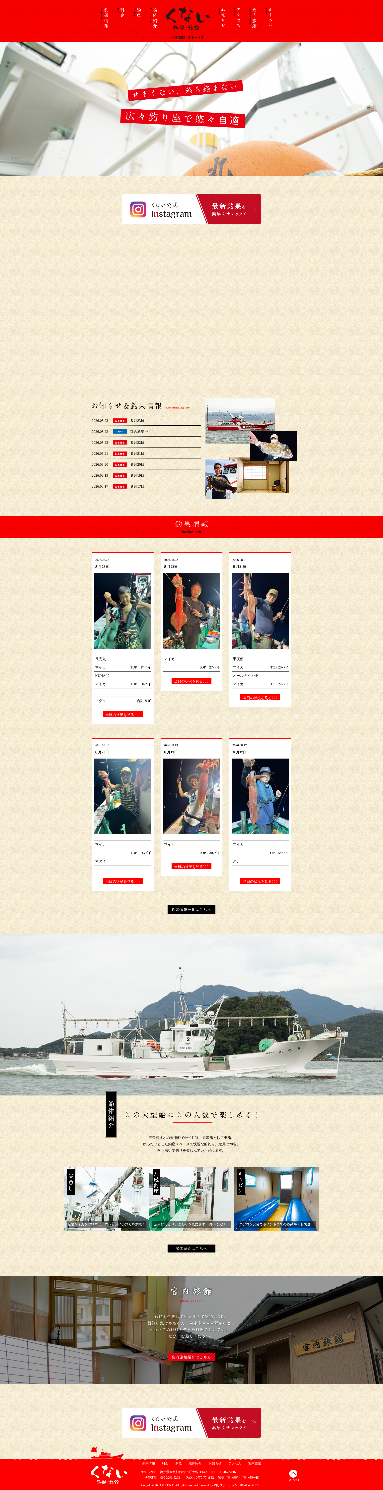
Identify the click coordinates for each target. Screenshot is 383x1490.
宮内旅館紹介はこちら (191, 1357)
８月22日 (137, 443)
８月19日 (137, 475)
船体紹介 (194, 1463)
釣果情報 (148, 1463)
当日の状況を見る (122, 715)
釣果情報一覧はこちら (191, 910)
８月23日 (137, 421)
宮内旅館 (254, 1463)
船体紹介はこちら (191, 1249)
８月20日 (137, 464)
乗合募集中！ (141, 432)
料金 (164, 1463)
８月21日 (137, 453)
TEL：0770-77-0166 (223, 1472)
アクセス (234, 1463)
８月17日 (137, 486)
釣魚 (178, 1463)
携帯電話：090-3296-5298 (160, 1477)
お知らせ (214, 1463)
